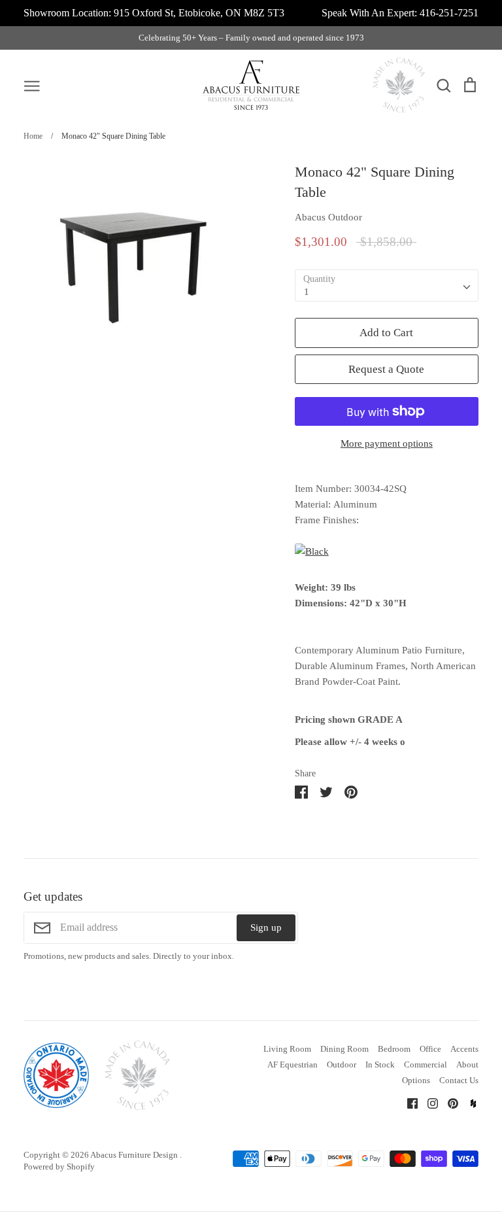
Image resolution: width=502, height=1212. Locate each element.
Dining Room (344, 1049)
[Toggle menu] (32, 85)
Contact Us (458, 1080)
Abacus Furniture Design (135, 1155)
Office (430, 1049)
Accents (464, 1049)
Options (416, 1080)
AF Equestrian (292, 1064)
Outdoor (341, 1064)
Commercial (425, 1064)
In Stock (380, 1064)
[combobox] (386, 285)
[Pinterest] (448, 1102)
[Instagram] (428, 1102)
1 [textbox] (306, 291)
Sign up (266, 927)
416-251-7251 (449, 12)
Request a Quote (386, 369)
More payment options (387, 443)
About (467, 1064)
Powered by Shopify (59, 1166)
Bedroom (394, 1049)
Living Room (287, 1049)
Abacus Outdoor (328, 217)
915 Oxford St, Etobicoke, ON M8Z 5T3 (199, 12)
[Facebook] (407, 1102)
